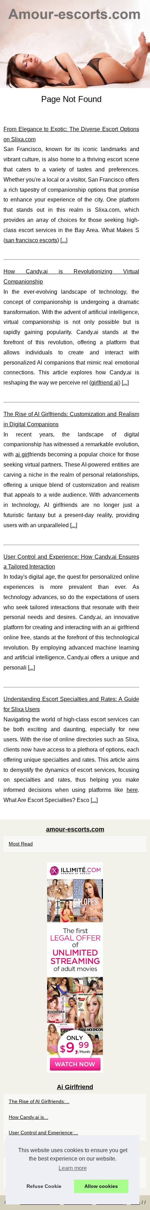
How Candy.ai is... (28, 1117)
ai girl (22, 454)
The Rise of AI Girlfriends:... (39, 1101)
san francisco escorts (31, 240)
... (64, 240)
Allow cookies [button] (101, 1186)
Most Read (21, 844)
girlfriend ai (105, 383)
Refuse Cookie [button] (44, 1186)
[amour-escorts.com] (75, 44)
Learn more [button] (73, 1168)
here (132, 790)
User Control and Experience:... (43, 1132)
